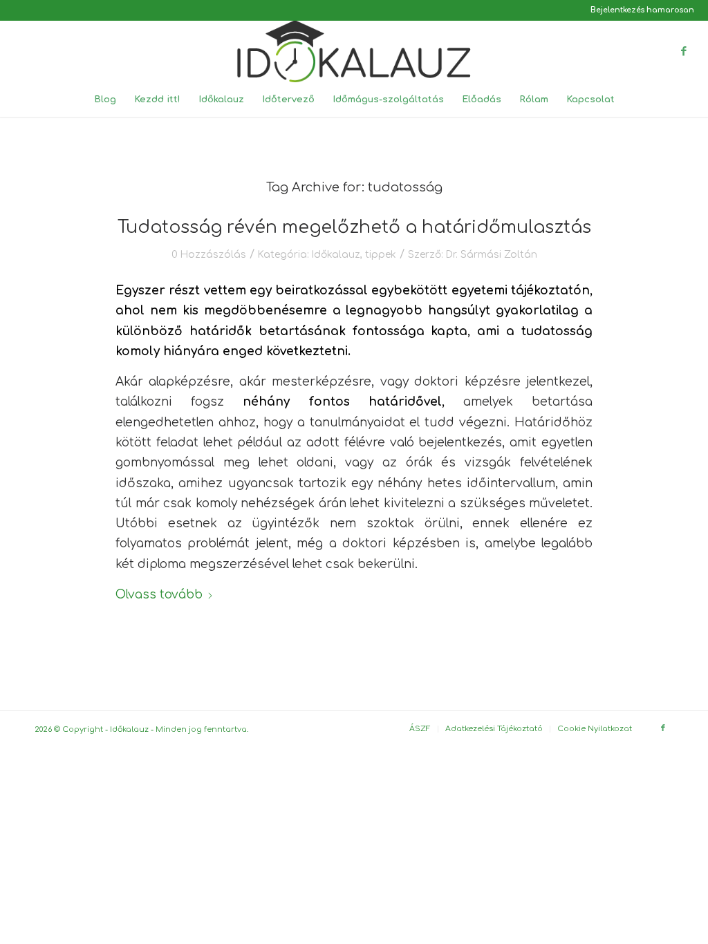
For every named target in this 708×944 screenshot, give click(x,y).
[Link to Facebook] (683, 51)
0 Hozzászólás (208, 254)
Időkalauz (336, 254)
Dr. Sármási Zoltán (491, 254)
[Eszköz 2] (354, 51)
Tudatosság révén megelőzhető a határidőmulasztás (354, 227)
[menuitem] (639, 10)
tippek (380, 254)
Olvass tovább (159, 594)
